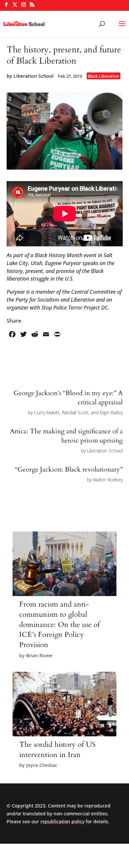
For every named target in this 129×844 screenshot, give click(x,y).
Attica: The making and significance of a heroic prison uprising (66, 436)
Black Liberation (103, 76)
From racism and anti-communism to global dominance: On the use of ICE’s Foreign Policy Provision (59, 624)
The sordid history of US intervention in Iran (57, 750)
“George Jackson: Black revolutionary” (69, 469)
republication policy (62, 821)
